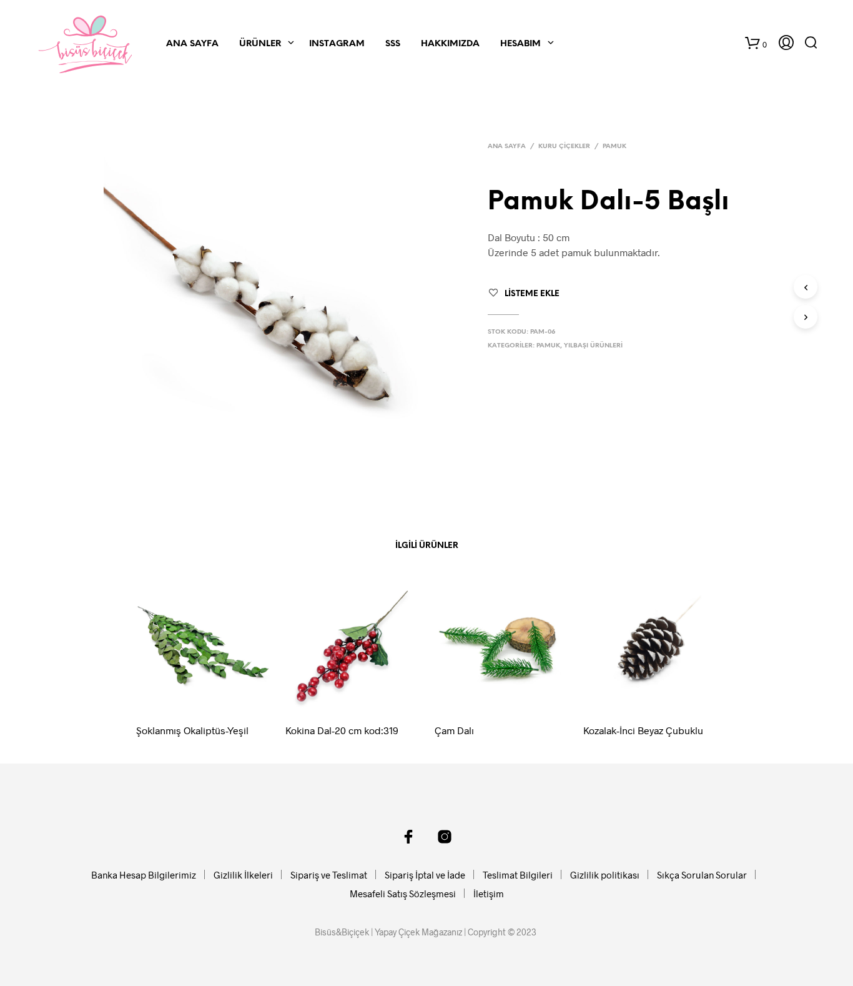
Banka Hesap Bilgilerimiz (143, 874)
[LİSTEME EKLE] (214, 696)
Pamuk (614, 146)
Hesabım (520, 44)
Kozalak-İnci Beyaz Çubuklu (643, 730)
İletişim (488, 893)
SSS (392, 44)
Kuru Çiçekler (564, 146)
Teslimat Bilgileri (518, 874)
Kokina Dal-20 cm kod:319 (341, 730)
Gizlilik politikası (604, 874)
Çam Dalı (454, 730)
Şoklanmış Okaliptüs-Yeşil (192, 730)
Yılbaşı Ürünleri (593, 345)
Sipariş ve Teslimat (328, 874)
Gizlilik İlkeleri (243, 874)
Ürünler (260, 44)
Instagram (337, 44)
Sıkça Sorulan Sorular (702, 874)
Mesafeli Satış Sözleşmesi (403, 893)
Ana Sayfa (192, 44)
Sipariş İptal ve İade (425, 874)
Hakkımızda (450, 44)
